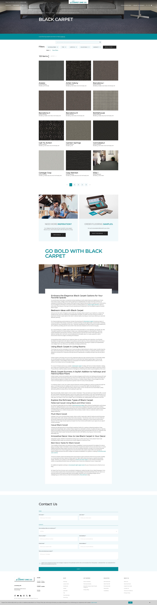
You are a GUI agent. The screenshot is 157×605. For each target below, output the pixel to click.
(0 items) (151, 5)
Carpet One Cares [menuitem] (128, 586)
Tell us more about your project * (46, 551)
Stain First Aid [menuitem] (107, 583)
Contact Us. (62, 36)
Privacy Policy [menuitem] (127, 592)
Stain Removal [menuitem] (107, 581)
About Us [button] (24, 5)
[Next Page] (89, 184)
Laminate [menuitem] (65, 590)
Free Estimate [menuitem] (66, 595)
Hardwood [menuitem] (65, 586)
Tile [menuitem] (64, 592)
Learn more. (94, 602)
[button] (147, 5)
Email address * (82, 535)
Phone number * (42, 535)
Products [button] (8, 5)
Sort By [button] (53, 56)
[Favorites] (149, 5)
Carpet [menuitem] (64, 588)
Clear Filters (55, 50)
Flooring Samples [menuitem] (87, 583)
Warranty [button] (96, 47)
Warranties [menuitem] (106, 588)
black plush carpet (88, 321)
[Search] (100, 42)
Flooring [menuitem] (65, 581)
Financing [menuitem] (65, 597)
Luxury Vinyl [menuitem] (66, 583)
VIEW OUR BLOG (57, 234)
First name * (41, 514)
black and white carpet (82, 459)
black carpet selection (93, 304)
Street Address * (82, 543)
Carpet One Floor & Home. (23, 598)
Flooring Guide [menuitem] (107, 586)
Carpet (53, 12)
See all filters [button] (108, 47)
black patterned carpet (78, 405)
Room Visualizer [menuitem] (87, 581)
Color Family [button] (84, 47)
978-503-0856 (23, 2)
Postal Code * (41, 543)
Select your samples (97, 233)
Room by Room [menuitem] (127, 583)
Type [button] (63, 47)
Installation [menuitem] (106, 590)
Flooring (48, 12)
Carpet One (41, 12)
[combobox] (77, 42)
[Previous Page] (67, 184)
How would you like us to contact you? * (47, 528)
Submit (78, 569)
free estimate (83, 474)
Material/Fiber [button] (52, 47)
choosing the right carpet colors (77, 465)
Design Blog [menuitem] (86, 589)
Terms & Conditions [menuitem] (128, 590)
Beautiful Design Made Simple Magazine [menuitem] (90, 587)
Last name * (81, 514)
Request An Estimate (138, 5)
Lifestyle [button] (72, 47)
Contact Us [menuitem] (126, 588)
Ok (130, 602)
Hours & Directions (126, 5)
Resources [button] (16, 5)
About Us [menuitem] (126, 581)
